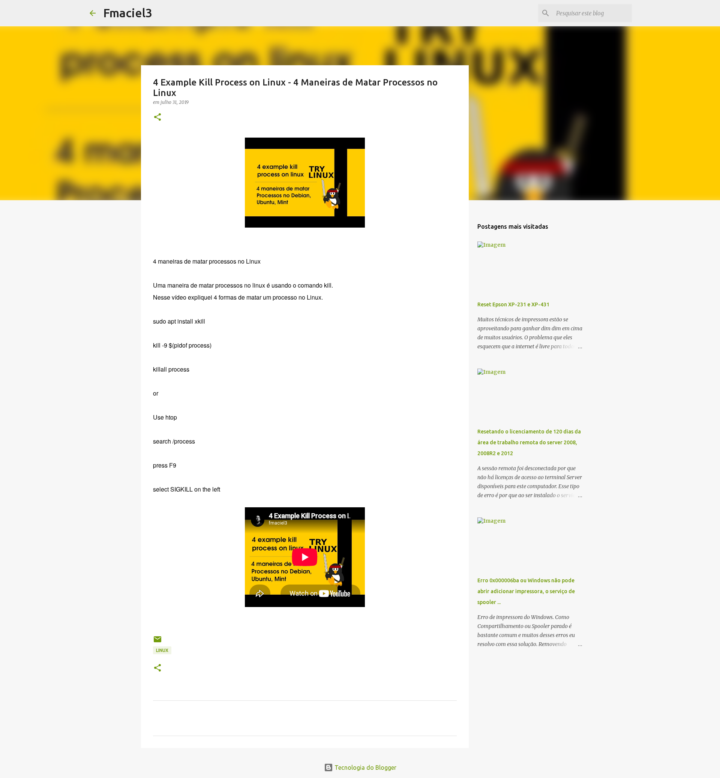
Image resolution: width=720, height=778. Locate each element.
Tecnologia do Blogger (364, 767)
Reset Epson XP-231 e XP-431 (513, 304)
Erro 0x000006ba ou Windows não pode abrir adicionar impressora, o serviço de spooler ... (526, 591)
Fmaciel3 (127, 12)
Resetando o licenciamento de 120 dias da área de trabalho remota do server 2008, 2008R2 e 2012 (529, 442)
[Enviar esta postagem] (157, 642)
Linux (162, 650)
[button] (157, 117)
